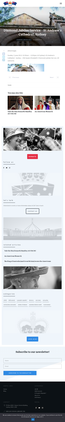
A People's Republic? (22, 300)
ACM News (38, 300)
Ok (33, 419)
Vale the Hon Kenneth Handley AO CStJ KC (20, 106)
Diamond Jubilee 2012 (24, 39)
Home (5, 389)
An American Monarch (47, 106)
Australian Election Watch (35, 304)
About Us (31, 300)
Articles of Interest (22, 304)
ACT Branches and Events (10, 304)
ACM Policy (45, 300)
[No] (63, 417)
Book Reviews (47, 304)
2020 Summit (12, 300)
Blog (4, 391)
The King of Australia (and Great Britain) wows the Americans (33, 261)
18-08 (5, 300)
